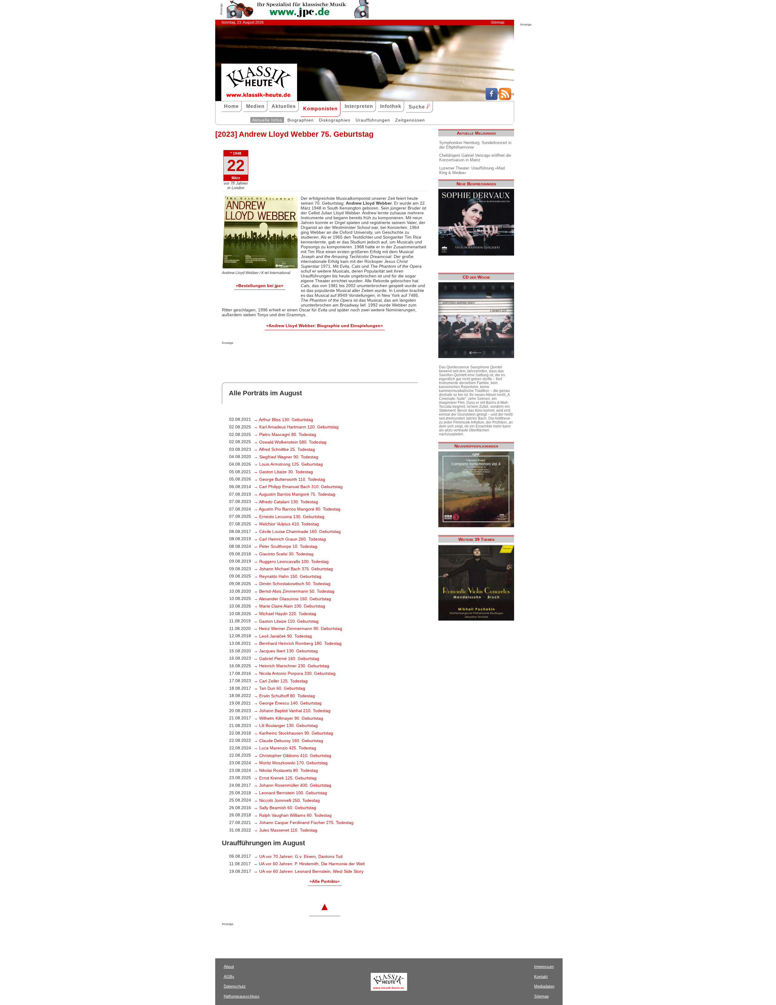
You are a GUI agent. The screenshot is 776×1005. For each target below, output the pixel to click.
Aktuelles (284, 106)
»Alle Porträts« (324, 881)
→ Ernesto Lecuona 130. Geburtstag (289, 516)
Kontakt (541, 976)
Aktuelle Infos (267, 120)
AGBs (229, 976)
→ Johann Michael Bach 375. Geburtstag (293, 568)
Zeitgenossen (410, 120)
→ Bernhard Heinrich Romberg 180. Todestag (298, 643)
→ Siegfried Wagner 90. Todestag (286, 456)
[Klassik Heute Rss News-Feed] (505, 98)
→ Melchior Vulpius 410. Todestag (286, 523)
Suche (417, 106)
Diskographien (334, 120)
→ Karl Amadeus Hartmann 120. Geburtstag (296, 426)
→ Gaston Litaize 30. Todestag (283, 471)
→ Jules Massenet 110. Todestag (285, 830)
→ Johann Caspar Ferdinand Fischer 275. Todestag (303, 822)
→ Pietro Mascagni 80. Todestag (285, 434)
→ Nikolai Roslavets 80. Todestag (286, 770)
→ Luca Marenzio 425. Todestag (285, 747)
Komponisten (320, 108)
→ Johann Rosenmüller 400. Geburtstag (292, 785)
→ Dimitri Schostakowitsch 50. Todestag (292, 583)
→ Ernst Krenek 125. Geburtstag (285, 778)
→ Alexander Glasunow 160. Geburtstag (292, 598)
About (229, 966)
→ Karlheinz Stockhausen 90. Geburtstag (293, 733)
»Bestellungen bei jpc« (259, 285)
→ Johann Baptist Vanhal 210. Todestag (292, 710)
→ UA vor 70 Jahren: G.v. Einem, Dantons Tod (298, 856)
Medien (255, 106)
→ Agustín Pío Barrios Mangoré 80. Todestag (297, 509)
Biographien (300, 120)
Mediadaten (544, 986)
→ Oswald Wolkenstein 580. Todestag (290, 442)
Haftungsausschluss (241, 996)
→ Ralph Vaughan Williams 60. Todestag (293, 815)
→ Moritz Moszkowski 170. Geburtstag (291, 762)
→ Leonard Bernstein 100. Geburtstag (290, 792)
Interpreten (359, 106)
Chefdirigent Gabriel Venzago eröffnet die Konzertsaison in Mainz (475, 157)
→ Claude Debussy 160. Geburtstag (288, 740)
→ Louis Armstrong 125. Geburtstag (288, 464)
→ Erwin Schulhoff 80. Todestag (284, 695)
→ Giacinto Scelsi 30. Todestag (283, 553)
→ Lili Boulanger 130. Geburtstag (286, 725)
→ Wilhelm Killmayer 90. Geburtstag (288, 718)
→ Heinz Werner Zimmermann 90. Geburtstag (297, 628)
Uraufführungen (373, 120)
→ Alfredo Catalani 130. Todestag (286, 501)
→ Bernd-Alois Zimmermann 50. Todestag (294, 591)
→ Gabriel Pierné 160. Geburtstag (286, 658)
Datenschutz (235, 986)
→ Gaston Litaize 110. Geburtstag (286, 621)
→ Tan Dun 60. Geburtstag (279, 688)
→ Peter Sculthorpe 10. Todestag (285, 546)
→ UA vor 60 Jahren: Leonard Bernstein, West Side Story (308, 871)
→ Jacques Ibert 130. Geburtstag (286, 650)
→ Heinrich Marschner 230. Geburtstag (291, 665)
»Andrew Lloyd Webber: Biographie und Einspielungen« (324, 325)
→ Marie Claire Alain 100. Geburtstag (289, 606)
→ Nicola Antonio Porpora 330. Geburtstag (295, 673)
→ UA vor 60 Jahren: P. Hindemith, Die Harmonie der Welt (309, 863)
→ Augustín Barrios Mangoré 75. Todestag (294, 494)
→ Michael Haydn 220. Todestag (285, 613)
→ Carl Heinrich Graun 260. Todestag (290, 539)
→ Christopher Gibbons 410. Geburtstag (292, 755)
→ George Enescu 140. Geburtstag (288, 703)
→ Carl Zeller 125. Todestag (281, 680)
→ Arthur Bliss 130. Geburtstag (283, 419)
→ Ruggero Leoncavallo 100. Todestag (291, 561)
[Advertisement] (293, 356)
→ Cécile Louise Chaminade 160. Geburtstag (297, 531)
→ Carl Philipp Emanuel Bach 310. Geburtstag (298, 486)
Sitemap (497, 22)
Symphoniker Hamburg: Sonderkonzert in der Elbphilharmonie (475, 144)
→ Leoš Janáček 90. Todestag (283, 636)
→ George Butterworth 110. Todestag (289, 479)
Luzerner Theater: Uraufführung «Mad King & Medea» (472, 170)
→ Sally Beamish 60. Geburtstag (285, 807)
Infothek (390, 106)
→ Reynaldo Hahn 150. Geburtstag (287, 576)
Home (231, 106)
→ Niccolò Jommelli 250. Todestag (287, 800)
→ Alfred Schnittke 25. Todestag (284, 449)
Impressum (544, 966)
